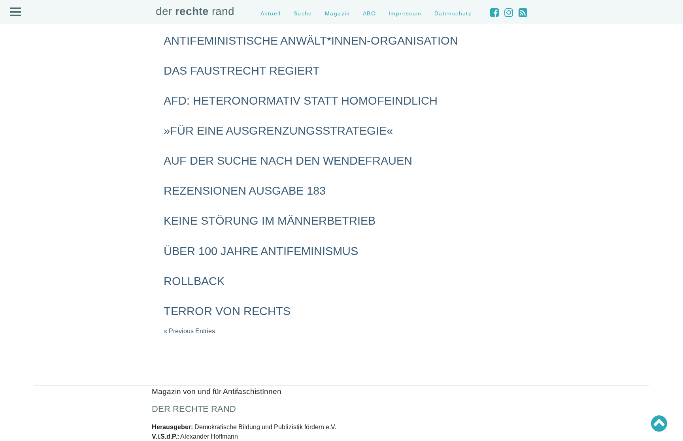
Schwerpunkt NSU (29, 172)
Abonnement (22, 93)
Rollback (194, 281)
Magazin (17, 78)
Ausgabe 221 (23, 224)
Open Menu (16, 12)
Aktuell (16, 65)
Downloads (20, 100)
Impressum (21, 107)
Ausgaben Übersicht (31, 217)
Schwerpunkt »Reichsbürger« (41, 179)
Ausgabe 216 (23, 259)
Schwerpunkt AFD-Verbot (36, 151)
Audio (14, 85)
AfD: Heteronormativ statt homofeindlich (301, 100)
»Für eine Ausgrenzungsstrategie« (278, 130)
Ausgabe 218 (23, 245)
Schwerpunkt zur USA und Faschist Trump (57, 158)
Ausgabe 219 (23, 238)
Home (14, 57)
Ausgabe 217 (23, 252)
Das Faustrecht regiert (242, 70)
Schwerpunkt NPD (29, 187)
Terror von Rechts (227, 311)
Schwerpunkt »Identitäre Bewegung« (49, 165)
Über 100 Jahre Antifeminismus (261, 251)
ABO (369, 13)
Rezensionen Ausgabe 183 (245, 190)
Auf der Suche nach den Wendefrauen (288, 160)
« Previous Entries (189, 331)
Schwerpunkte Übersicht (36, 144)
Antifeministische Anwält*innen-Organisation (311, 40)
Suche (15, 72)
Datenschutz (22, 114)
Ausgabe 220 (23, 231)
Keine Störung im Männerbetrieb (269, 220)
